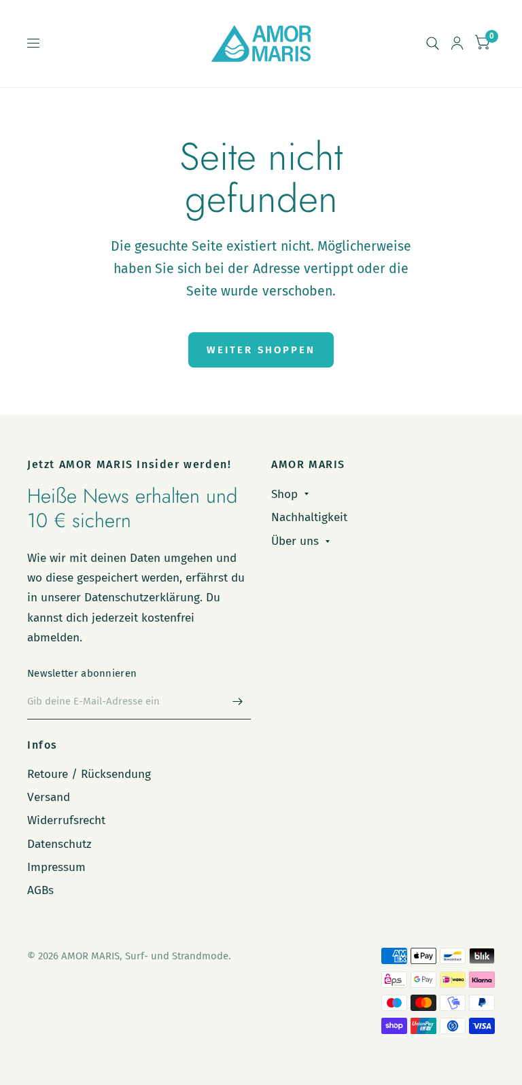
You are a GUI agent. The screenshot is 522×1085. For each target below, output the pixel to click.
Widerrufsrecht (66, 820)
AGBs (40, 890)
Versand (48, 797)
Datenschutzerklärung (142, 597)
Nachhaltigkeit (309, 517)
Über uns (295, 541)
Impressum (56, 867)
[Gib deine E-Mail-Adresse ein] (237, 701)
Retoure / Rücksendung (89, 774)
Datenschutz (59, 844)
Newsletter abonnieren (82, 673)
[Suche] (432, 43)
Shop (284, 494)
